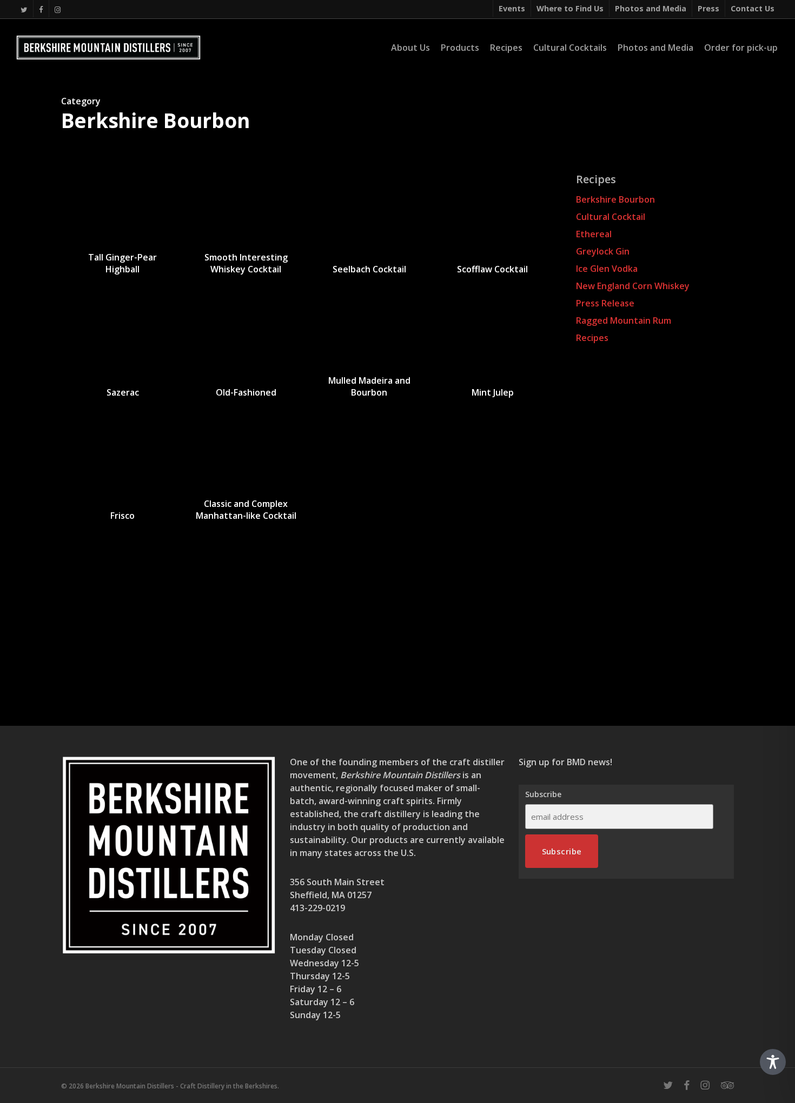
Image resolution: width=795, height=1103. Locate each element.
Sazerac (123, 392)
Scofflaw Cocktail (492, 269)
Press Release (605, 303)
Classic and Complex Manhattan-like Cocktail (246, 510)
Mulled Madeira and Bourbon (369, 386)
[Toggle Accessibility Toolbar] (773, 1062)
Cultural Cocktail (610, 217)
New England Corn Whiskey (633, 286)
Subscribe (543, 794)
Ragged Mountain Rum (623, 320)
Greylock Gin (603, 251)
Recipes (592, 338)
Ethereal (594, 234)
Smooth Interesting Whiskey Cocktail (246, 263)
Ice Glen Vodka (607, 269)
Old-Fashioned (246, 392)
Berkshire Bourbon (615, 199)
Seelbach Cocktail (369, 269)
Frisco (122, 516)
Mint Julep (493, 392)
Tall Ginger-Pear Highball (122, 263)
